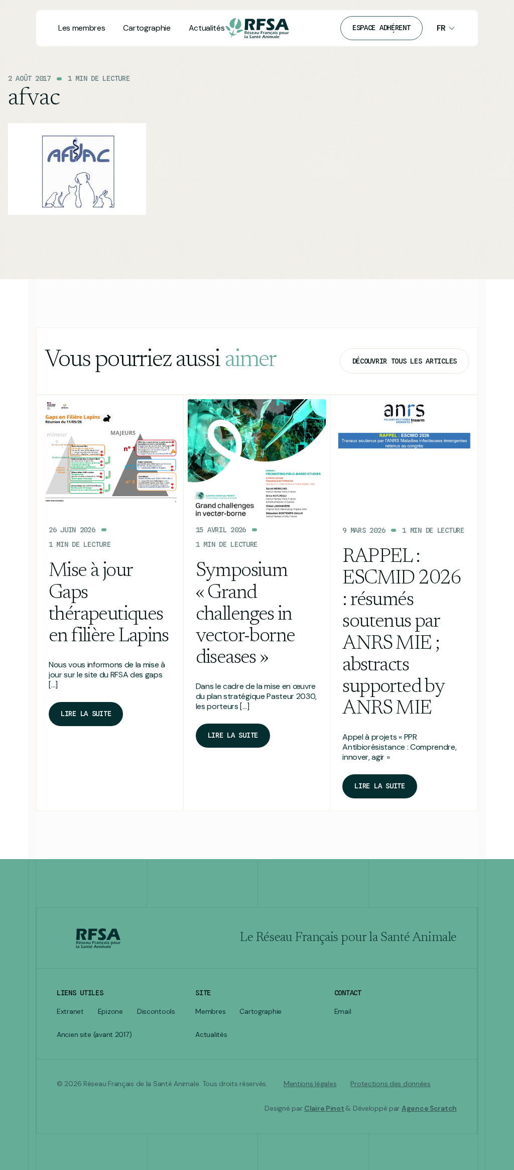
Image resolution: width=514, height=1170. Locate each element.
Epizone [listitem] (110, 1011)
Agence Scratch (429, 1108)
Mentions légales (310, 1084)
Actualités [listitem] (211, 1034)
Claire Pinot (324, 1108)
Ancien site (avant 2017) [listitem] (94, 1034)
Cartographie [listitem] (260, 1011)
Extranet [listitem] (70, 1011)
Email (342, 1011)
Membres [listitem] (210, 1011)
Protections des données (390, 1084)
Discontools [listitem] (156, 1011)
